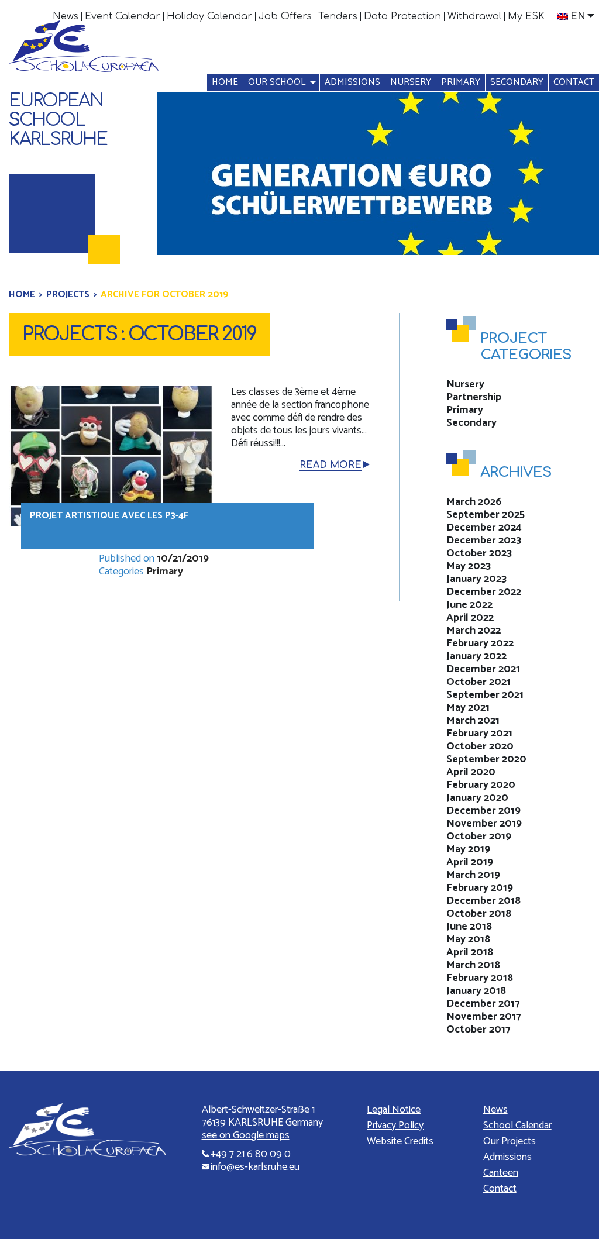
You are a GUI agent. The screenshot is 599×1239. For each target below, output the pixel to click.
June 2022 (469, 605)
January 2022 (476, 656)
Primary (460, 82)
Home (225, 82)
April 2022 (470, 618)
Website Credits (400, 1141)
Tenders (337, 16)
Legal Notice (394, 1109)
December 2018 (483, 901)
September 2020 (486, 759)
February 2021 (479, 733)
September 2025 (485, 515)
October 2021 (478, 682)
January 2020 (477, 798)
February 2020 (480, 785)
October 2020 (480, 746)
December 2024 (484, 527)
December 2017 (483, 1004)
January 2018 (476, 991)
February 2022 (480, 643)
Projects (67, 294)
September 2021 (485, 695)
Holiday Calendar (209, 16)
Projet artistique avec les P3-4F (109, 516)
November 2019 (484, 823)
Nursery (410, 82)
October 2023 (479, 553)
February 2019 (479, 888)
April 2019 (469, 862)
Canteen (500, 1172)
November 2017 (483, 1016)
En (578, 16)
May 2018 (468, 939)
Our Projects (509, 1141)
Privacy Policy (395, 1125)
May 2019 (468, 849)
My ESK (526, 16)
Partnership (473, 397)
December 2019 (483, 811)
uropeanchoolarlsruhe (58, 120)
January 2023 (476, 579)
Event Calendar (122, 16)
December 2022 (483, 592)
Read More (331, 465)
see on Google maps (246, 1135)
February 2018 (479, 978)
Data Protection (402, 16)
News (65, 16)
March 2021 (473, 720)
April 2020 (470, 772)
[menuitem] (66, 16)
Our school (276, 82)
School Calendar (517, 1125)
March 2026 (474, 502)
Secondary (516, 82)
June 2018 (469, 926)
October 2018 (478, 914)
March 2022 (473, 630)
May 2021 (468, 708)
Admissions (352, 82)
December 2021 (483, 669)
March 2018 (473, 965)
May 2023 (468, 566)
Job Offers (285, 16)
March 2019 (473, 875)
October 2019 (478, 836)
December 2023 (483, 540)
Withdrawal (474, 16)
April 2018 (469, 952)
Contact (573, 82)
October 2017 (478, 1029)
